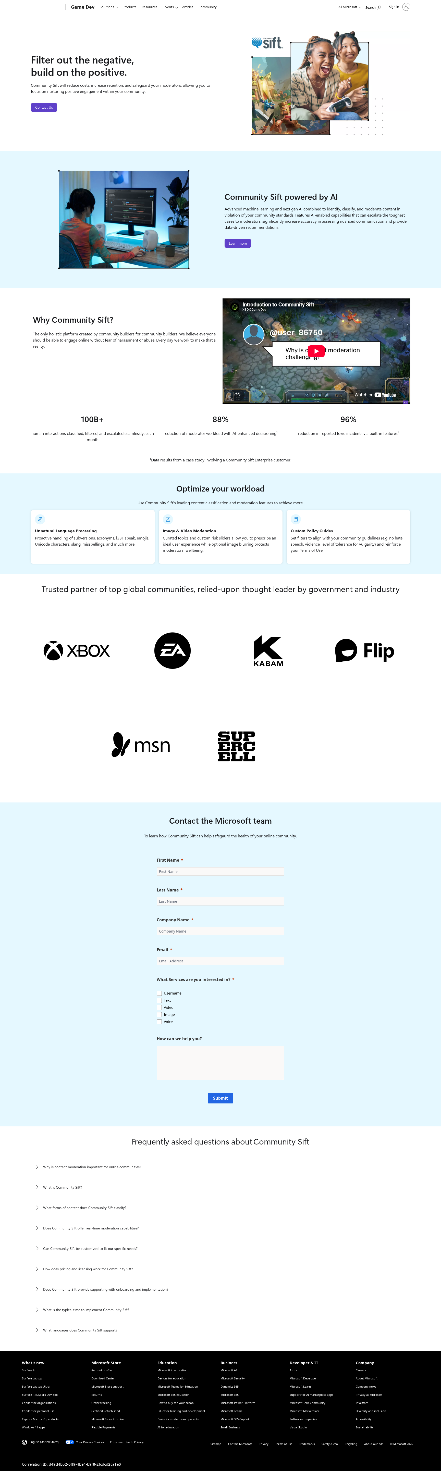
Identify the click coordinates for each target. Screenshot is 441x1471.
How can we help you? (179, 1038)
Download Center (103, 1378)
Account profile (101, 1370)
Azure (293, 1370)
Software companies (303, 1419)
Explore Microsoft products (40, 1419)
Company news (366, 1386)
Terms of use (283, 1444)
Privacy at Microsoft (369, 1395)
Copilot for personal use (38, 1411)
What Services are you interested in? (193, 979)
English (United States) (44, 1442)
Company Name (173, 920)
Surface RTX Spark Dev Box (40, 1395)
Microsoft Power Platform (237, 1403)
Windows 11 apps (33, 1427)
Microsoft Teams (231, 1411)
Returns (96, 1395)
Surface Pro (30, 1370)
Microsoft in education (172, 1370)
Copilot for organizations (39, 1403)
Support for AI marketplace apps (311, 1395)
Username (172, 993)
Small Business (230, 1427)
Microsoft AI (228, 1370)
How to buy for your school (175, 1403)
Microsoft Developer (303, 1378)
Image (169, 1014)
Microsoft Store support (107, 1386)
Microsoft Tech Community (307, 1403)
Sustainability (365, 1427)
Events (169, 7)
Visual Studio (298, 1427)
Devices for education (171, 1378)
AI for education (168, 1427)
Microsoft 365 (229, 1395)
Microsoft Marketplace (305, 1411)
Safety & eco (330, 1444)
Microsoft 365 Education (173, 1395)
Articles (187, 7)
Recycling (351, 1444)
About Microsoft (366, 1378)
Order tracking (101, 1403)
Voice (168, 1021)
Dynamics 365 (229, 1386)
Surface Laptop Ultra (36, 1386)
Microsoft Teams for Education (177, 1386)
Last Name (168, 890)
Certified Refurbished (105, 1411)
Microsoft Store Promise (107, 1419)
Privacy (263, 1444)
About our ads (373, 1444)
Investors (362, 1403)
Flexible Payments (103, 1427)
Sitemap (216, 1444)
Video (168, 1007)
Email (162, 949)
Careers (361, 1370)
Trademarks (307, 1444)
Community (208, 7)
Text (167, 1000)
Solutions (107, 7)
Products (129, 7)
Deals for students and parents (178, 1419)
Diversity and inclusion (371, 1411)
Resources (149, 7)
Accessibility (364, 1419)
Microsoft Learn (300, 1386)
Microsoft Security (232, 1378)
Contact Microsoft (240, 1444)
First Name (168, 860)
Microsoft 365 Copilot (234, 1419)
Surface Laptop (32, 1378)
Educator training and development (181, 1411)
